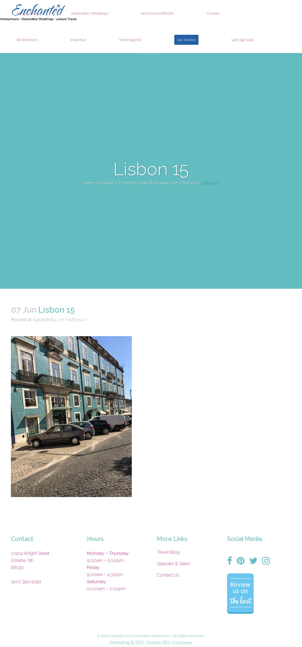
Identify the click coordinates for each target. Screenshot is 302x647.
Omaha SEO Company (169, 642)
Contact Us (168, 575)
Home (89, 183)
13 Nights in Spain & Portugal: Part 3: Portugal (158, 183)
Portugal (106, 183)
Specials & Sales (173, 563)
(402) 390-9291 (26, 581)
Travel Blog (168, 552)
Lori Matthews (71, 319)
